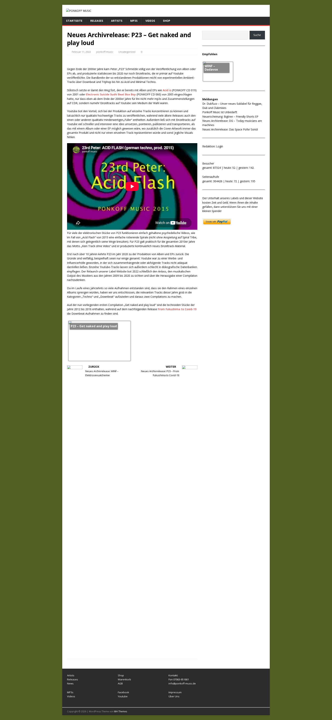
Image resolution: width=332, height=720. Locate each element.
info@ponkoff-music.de (182, 683)
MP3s (134, 21)
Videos (150, 21)
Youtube (123, 696)
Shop (166, 21)
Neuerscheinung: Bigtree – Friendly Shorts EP (230, 116)
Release (72, 679)
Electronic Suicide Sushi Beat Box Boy (111, 94)
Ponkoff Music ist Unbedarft (219, 112)
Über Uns (173, 696)
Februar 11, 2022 (81, 51)
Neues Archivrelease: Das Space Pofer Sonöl (230, 129)
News (70, 683)
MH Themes (120, 711)
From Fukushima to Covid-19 (177, 309)
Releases (96, 21)
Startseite (74, 21)
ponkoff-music (104, 51)
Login (219, 146)
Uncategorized (126, 51)
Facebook (123, 692)
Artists (116, 21)
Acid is (167, 90)
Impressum (175, 692)
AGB (120, 683)
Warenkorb (124, 679)
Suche (257, 35)
